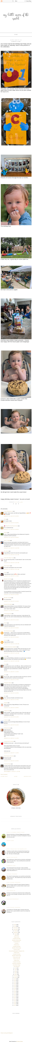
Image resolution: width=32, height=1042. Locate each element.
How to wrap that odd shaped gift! (17, 849)
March (15, 974)
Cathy (5, 656)
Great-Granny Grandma (9, 756)
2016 (15, 991)
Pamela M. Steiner (7, 682)
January (15, 977)
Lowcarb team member (8, 741)
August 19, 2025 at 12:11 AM (11, 554)
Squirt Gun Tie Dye (12, 857)
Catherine (6, 720)
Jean (5, 674)
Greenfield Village (16, 965)
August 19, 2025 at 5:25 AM (11, 594)
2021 (15, 983)
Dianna (5, 532)
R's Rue (5, 640)
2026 (15, 924)
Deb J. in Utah (7, 540)
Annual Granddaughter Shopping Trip (16, 951)
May (16, 971)
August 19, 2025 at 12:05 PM (11, 661)
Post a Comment (4, 774)
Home (16, 34)
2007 (15, 1005)
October (15, 930)
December (16, 927)
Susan (5, 572)
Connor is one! (17, 949)
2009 (15, 1002)
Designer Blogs (20, 1041)
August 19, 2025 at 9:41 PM (11, 716)
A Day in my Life (16, 958)
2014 (15, 994)
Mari (5, 696)
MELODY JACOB (7, 579)
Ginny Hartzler (7, 565)
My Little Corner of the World (16, 17)
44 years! (16, 943)
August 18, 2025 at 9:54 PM (11, 516)
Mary (5, 519)
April (16, 972)
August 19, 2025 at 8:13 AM (11, 619)
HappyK (5, 702)
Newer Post (27, 776)
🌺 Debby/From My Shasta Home (10, 525)
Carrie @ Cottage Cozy (8, 557)
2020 (15, 985)
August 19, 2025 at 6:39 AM (11, 610)
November (16, 929)
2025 (15, 926)
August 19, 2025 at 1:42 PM (11, 671)
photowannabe (7, 728)
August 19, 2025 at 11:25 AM (11, 653)
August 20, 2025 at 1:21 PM (11, 738)
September (15, 932)
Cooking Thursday (12, 874)
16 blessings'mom (7, 613)
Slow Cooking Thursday (13, 882)
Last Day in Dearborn (16, 963)
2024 (15, 978)
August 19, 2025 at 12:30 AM (11, 562)
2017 (15, 989)
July (16, 968)
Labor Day (16, 935)
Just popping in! (11, 890)
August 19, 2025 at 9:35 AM (11, 637)
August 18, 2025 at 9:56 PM (11, 522)
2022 (15, 982)
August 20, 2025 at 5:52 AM (11, 724)
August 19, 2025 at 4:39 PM (11, 707)
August (15, 933)
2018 (15, 988)
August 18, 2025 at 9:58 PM (11, 529)
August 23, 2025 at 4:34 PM (11, 760)
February (16, 975)
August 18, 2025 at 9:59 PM (11, 537)
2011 (15, 999)
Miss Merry (6, 551)
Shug (5, 664)
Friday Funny (10, 840)
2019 (15, 986)
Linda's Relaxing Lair (8, 511)
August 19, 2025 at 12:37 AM (11, 569)
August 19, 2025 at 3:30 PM (11, 693)
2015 (15, 992)
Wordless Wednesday (13, 899)
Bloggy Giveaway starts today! (16, 832)
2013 (15, 996)
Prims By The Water (8, 604)
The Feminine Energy (8, 630)
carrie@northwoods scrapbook (10, 646)
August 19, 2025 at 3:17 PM (11, 679)
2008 (15, 1003)
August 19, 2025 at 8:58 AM (11, 627)
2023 (15, 980)
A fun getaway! (16, 966)
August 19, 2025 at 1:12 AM (11, 576)
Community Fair (11, 865)
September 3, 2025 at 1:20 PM (12, 771)
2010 (15, 1000)
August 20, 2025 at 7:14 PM (11, 752)
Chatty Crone (6, 710)
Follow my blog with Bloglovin (7, 1033)
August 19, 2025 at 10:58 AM (11, 643)
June (16, 969)
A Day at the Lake (16, 957)
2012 (15, 997)
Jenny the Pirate (7, 763)
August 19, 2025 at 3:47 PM (11, 699)
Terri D (5, 623)
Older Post (4, 776)
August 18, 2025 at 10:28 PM (11, 548)
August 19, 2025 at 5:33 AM (11, 601)
